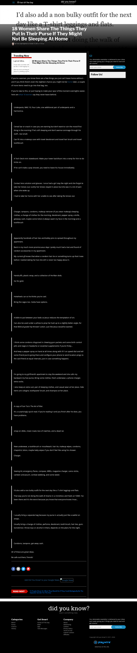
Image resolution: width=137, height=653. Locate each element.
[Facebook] (110, 2)
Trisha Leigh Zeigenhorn (22, 43)
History (13, 628)
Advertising (67, 624)
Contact (66, 626)
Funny (13, 624)
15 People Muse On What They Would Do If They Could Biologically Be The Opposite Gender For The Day (56, 591)
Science (13, 626)
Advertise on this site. (102, 647)
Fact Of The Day (26, 2)
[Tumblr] (121, 2)
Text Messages (42, 628)
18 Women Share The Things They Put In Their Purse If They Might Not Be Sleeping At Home (56, 62)
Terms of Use (67, 630)
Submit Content (68, 632)
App (38, 626)
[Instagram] (117, 2)
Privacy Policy (67, 628)
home (70, 82)
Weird (13, 622)
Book (39, 624)
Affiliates (66, 634)
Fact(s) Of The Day (43, 622)
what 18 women (25, 94)
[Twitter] (114, 2)
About (65, 622)
